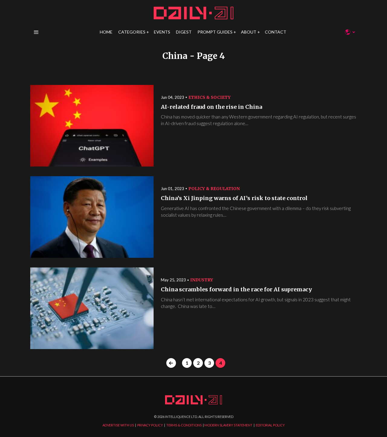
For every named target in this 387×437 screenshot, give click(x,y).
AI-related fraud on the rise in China (211, 107)
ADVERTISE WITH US (118, 425)
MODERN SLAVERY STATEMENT (228, 425)
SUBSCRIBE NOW (242, 253)
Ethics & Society (209, 97)
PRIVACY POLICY (150, 425)
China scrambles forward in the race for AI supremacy (236, 289)
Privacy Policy (251, 276)
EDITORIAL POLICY (270, 425)
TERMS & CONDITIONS (184, 425)
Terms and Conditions (282, 276)
